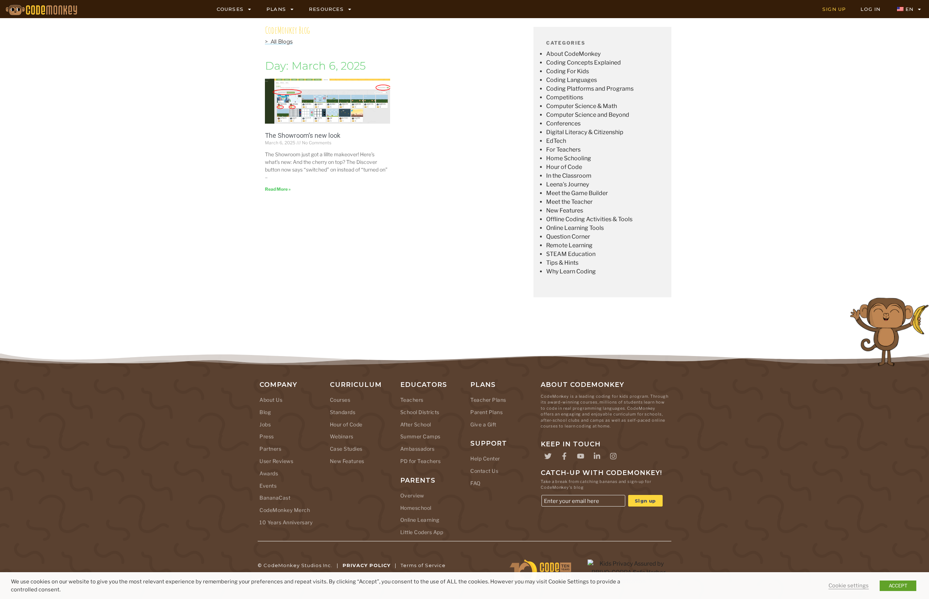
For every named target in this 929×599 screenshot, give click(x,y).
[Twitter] (548, 456)
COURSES (230, 9)
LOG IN (870, 9)
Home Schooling (568, 158)
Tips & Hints (562, 262)
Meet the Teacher (569, 201)
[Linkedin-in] (597, 456)
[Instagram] (613, 456)
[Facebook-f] (564, 456)
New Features (564, 210)
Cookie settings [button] (848, 585)
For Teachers (563, 149)
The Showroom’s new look (302, 135)
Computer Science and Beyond (587, 114)
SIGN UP (834, 9)
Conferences (563, 123)
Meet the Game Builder (577, 193)
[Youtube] (580, 456)
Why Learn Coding (571, 271)
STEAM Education (571, 254)
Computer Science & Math (581, 106)
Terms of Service (423, 565)
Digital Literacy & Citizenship (584, 132)
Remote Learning (569, 245)
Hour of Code (564, 167)
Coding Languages (571, 80)
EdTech (556, 140)
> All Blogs (278, 41)
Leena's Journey (567, 184)
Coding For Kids (567, 71)
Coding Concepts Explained (583, 62)
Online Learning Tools (575, 227)
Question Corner (568, 236)
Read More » (278, 189)
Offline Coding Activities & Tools (589, 219)
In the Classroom (569, 175)
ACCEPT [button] (898, 585)
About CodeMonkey (573, 53)
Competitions (564, 97)
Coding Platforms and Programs (590, 88)
